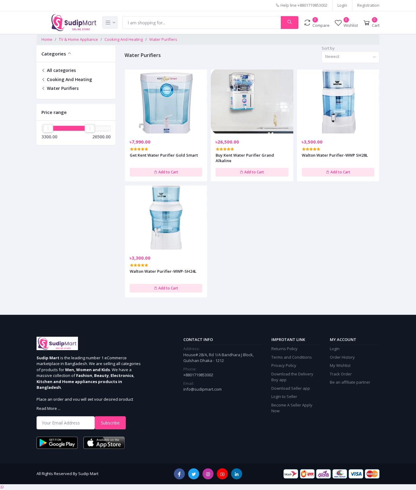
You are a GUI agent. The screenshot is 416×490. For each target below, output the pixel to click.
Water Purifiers (163, 39)
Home (46, 39)
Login (342, 5)
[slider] (48, 128)
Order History (342, 357)
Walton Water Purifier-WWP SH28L (335, 155)
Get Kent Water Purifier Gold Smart (164, 155)
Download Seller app (290, 388)
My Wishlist (340, 365)
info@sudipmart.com (202, 389)
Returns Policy (284, 348)
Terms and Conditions (291, 357)
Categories (53, 54)
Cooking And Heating (123, 39)
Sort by (328, 48)
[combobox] (350, 57)
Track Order (341, 374)
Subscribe (110, 423)
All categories (61, 70)
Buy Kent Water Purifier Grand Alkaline (245, 157)
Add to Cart (167, 172)
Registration (368, 5)
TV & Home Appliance (78, 39)
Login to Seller (284, 396)
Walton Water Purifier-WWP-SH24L (163, 271)
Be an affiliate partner (350, 382)
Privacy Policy (283, 365)
